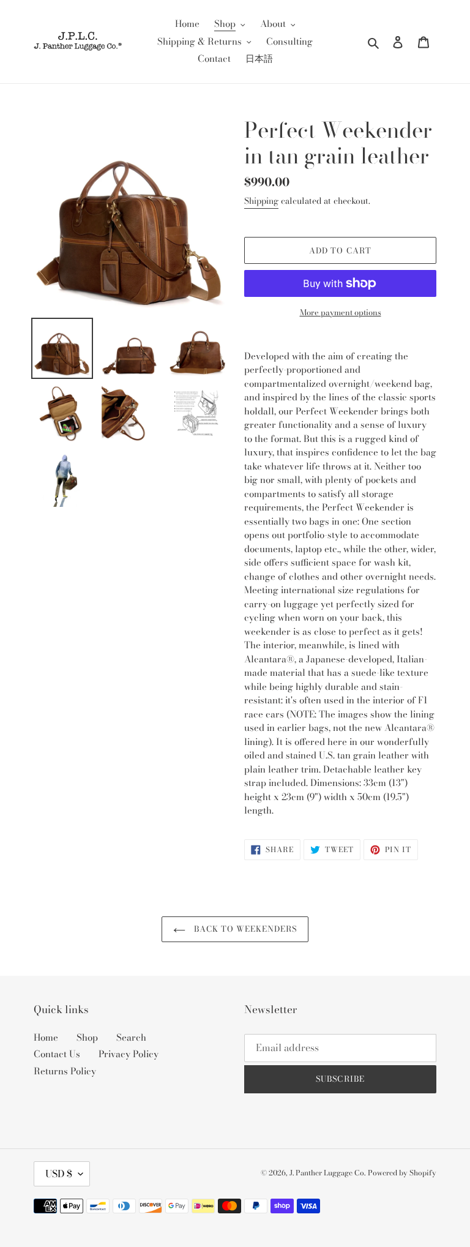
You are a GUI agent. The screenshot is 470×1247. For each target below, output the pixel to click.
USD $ (58, 1173)
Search (131, 1037)
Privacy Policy (129, 1054)
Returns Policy (65, 1071)
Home (46, 1037)
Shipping (261, 201)
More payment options (340, 312)
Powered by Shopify (402, 1172)
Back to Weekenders (244, 929)
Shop (87, 1037)
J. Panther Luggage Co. (327, 1172)
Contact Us (57, 1054)
